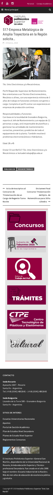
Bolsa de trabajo (25, 169)
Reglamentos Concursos (14, 439)
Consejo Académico (44, 4)
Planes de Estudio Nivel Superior (18, 435)
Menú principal (11, 9)
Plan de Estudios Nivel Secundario (18, 431)
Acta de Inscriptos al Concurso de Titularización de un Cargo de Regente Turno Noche (14, 195)
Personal (30, 4)
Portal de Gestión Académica (16, 427)
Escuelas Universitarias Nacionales (19, 419)
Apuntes (6, 423)
